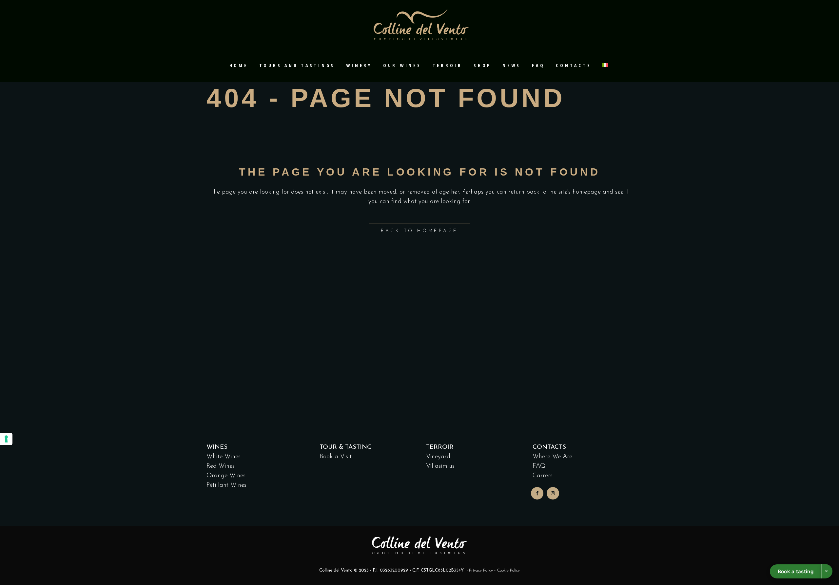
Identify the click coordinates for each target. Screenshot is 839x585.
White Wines (223, 457)
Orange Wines (225, 476)
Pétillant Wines (226, 485)
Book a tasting (795, 571)
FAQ (539, 466)
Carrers (543, 476)
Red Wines (220, 466)
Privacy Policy (481, 570)
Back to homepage (419, 231)
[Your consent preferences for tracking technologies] (6, 439)
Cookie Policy (508, 570)
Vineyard (438, 457)
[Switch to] (606, 65)
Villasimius (440, 466)
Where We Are (552, 457)
